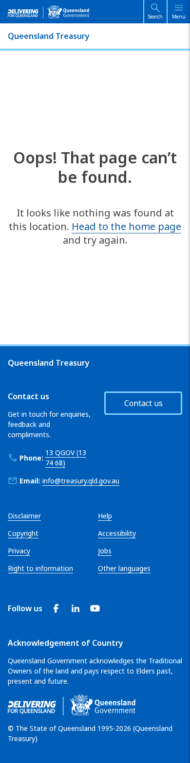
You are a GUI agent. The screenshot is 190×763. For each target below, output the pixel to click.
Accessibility (117, 533)
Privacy (19, 550)
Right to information (40, 568)
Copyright (23, 533)
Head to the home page (126, 226)
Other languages (124, 568)
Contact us (143, 403)
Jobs (105, 550)
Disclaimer (24, 515)
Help (105, 515)
